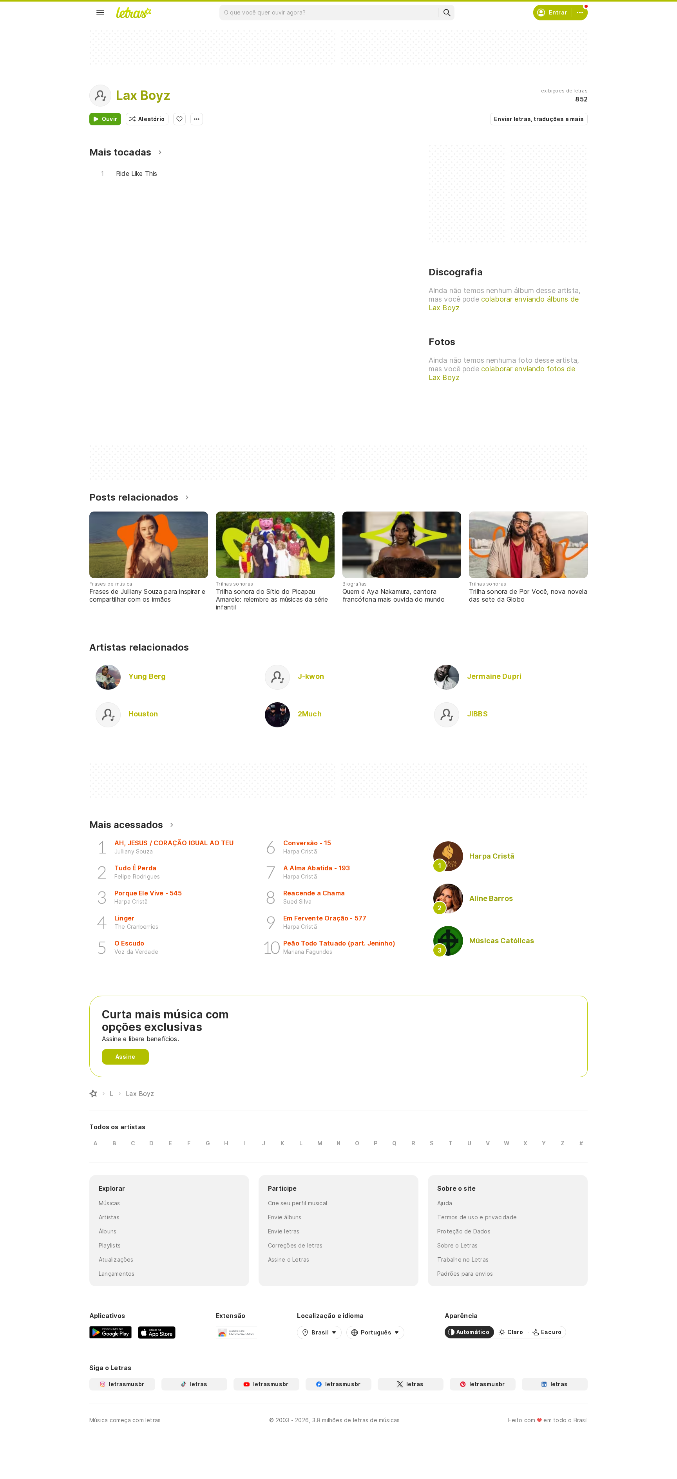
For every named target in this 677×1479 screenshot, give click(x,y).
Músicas (109, 1203)
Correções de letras (295, 1245)
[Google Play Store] (110, 1332)
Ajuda (444, 1203)
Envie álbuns (285, 1217)
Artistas (109, 1217)
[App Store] (157, 1332)
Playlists (110, 1245)
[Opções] (196, 119)
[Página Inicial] (93, 1093)
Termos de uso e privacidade (477, 1217)
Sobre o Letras (457, 1245)
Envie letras (284, 1231)
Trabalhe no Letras (463, 1259)
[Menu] (100, 12)
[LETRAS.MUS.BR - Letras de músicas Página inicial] (133, 12)
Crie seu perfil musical (297, 1203)
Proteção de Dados (464, 1231)
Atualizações (116, 1259)
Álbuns (107, 1231)
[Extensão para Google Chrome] (236, 1332)
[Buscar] (446, 12)
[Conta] (580, 12)
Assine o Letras (288, 1259)
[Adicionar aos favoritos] (179, 119)
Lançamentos (116, 1273)
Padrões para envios (465, 1273)
